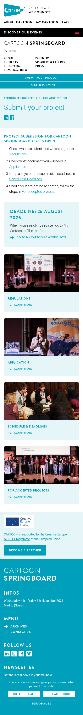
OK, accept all (24, 694)
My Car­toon (47, 22)
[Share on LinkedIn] (6, 117)
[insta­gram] (14, 653)
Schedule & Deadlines (25, 179)
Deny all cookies (59, 694)
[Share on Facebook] (12, 117)
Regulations (18, 154)
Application (17, 167)
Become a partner (25, 550)
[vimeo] (29, 653)
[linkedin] (7, 653)
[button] (41, 32)
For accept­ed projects (39, 191)
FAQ (65, 22)
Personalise (41, 704)
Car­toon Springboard (19, 98)
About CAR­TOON (18, 22)
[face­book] (21, 653)
